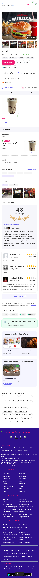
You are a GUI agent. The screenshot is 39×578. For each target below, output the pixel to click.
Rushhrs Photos (7, 411)
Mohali (5, 484)
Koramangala (7, 499)
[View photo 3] (13, 44)
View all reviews (18, 296)
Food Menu (14, 185)
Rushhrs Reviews (7, 415)
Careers (29, 556)
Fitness (32, 448)
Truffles (5, 525)
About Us (15, 547)
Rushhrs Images (22, 422)
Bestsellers (8, 83)
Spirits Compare (16, 550)
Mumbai (22, 484)
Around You (23, 547)
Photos (5, 185)
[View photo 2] (5, 44)
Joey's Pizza (7, 540)
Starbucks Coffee (9, 537)
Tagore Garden (24, 517)
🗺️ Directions (6, 67)
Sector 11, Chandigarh (10, 509)
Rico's (21, 540)
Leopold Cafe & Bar (25, 537)
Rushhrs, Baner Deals (21, 407)
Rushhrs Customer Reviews (23, 415)
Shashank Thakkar (16, 278)
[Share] (15, 67)
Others (9, 571)
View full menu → (32, 169)
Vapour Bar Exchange (10, 535)
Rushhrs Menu (26, 418)
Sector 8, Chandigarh (10, 507)
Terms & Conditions (28, 550)
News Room (7, 547)
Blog (29, 547)
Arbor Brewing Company (11, 527)
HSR (4, 502)
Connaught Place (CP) (26, 514)
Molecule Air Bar (8, 532)
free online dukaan (23, 432)
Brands (24, 553)
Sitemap (6, 553)
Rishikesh (6, 489)
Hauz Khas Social (24, 542)
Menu (21, 574)
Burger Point (23, 527)
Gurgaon (22, 474)
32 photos (32, 37)
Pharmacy (18, 451)
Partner (18, 553)
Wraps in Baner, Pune (9, 404)
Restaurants (5, 448)
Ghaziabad (6, 479)
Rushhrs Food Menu (8, 422)
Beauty (13, 448)
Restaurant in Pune (26, 397)
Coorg (21, 489)
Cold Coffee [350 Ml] (9, 143)
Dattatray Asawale (16, 266)
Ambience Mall (24, 504)
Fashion (19, 448)
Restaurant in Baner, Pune (10, 397)
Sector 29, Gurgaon (25, 502)
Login (27, 4)
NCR (20, 481)
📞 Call (18, 62)
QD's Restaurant (8, 542)
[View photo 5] (30, 44)
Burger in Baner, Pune (9, 400)
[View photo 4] (22, 44)
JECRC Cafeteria (24, 535)
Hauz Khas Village (8, 517)
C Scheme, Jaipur (25, 509)
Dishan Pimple (14, 254)
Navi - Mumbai (8, 486)
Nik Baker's (6, 530)
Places (13, 553)
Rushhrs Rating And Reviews (11, 418)
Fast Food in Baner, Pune (25, 404)
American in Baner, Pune (25, 400)
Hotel (12, 451)
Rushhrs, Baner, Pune (21, 411)
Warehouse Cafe (24, 532)
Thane (21, 486)
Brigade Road (23, 499)
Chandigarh (23, 476)
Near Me (6, 550)
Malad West (7, 514)
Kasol (4, 491)
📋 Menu (26, 62)
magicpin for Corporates (11, 556)
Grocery (26, 448)
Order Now (8, 62)
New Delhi (6, 474)
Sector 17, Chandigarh (26, 507)
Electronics (5, 451)
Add (6, 122)
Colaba (21, 512)
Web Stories (7, 560)
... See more (33, 306)
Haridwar (22, 491)
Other (25, 451)
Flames (21, 530)
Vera (22, 556)
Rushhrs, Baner (7, 407)
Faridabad (22, 479)
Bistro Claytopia (24, 525)
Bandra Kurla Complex (10, 512)
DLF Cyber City (8, 504)
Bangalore (6, 476)
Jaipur (5, 481)
